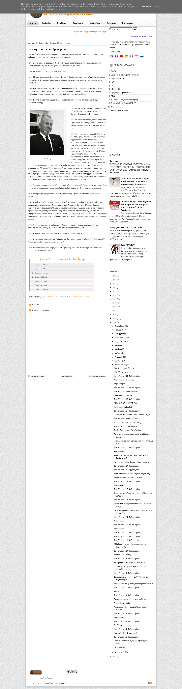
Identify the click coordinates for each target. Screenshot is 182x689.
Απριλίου (119, 357)
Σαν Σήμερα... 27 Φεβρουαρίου (47, 49)
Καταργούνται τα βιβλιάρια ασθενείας (129, 562)
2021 (114, 295)
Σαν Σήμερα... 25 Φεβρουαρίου (127, 399)
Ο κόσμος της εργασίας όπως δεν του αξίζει (132, 415)
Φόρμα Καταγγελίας (122, 603)
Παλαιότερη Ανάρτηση (97, 376)
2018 (114, 307)
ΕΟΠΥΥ (114, 71)
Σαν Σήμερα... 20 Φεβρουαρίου (127, 466)
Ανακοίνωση (119, 451)
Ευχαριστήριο (119, 384)
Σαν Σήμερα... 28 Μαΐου (40, 269)
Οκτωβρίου (119, 334)
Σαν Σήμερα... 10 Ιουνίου (40, 277)
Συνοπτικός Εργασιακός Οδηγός (124, 100)
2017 (114, 311)
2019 (114, 303)
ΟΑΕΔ (113, 85)
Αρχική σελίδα (67, 376)
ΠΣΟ (113, 96)
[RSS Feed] (150, 684)
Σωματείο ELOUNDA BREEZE (123, 103)
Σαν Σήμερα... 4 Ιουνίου (39, 285)
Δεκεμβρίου (120, 326)
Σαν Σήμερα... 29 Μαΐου (40, 265)
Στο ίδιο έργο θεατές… (123, 555)
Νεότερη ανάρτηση (37, 376)
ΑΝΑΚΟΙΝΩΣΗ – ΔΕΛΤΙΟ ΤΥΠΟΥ (128, 477)
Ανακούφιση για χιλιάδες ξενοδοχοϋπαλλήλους (133, 584)
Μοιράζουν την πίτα (122, 372)
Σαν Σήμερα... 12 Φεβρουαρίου (127, 536)
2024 (114, 284)
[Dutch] (137, 56)
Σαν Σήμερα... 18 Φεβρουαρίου (127, 481)
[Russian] (142, 56)
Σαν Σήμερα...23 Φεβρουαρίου (126, 419)
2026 (114, 276)
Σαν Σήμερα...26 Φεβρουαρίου (126, 391)
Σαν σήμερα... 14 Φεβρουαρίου (127, 525)
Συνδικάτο (46, 23)
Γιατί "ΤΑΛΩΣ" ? (128, 245)
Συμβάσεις (62, 23)
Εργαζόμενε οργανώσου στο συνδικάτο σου (132, 599)
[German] (122, 56)
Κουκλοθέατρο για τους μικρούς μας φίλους (132, 474)
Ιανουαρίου (120, 652)
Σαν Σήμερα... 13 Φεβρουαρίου (127, 532)
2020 (114, 299)
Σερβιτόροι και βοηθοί (123, 407)
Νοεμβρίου (119, 330)
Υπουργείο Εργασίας (119, 110)
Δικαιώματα (78, 23)
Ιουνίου (118, 349)
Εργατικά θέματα (118, 78)
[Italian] (132, 56)
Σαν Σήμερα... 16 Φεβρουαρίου (127, 500)
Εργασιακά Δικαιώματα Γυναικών (125, 75)
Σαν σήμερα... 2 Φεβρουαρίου (126, 637)
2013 (114, 657)
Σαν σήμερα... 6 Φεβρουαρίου (126, 595)
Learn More (147, 7)
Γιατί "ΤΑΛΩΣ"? (135, 36)
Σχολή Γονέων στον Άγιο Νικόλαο (128, 430)
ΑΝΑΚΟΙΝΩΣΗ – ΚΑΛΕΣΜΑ (125, 403)
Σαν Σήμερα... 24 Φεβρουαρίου (127, 411)
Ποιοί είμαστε (121, 36)
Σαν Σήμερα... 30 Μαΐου (40, 289)
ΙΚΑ (112, 82)
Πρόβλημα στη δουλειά (120, 93)
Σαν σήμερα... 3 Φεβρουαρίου (126, 629)
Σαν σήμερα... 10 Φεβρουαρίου (127, 551)
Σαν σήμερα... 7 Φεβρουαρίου (126, 588)
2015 (114, 318)
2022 (114, 291)
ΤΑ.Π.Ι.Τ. (114, 107)
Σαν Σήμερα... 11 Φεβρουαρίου (126, 540)
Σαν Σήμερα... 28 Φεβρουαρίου (127, 376)
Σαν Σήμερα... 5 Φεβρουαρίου (126, 614)
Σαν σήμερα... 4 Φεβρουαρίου (126, 621)
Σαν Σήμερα (40, 43)
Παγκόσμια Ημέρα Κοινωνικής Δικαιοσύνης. (132, 462)
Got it (158, 7)
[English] (111, 56)
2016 (114, 315)
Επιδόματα (118, 625)
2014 (114, 322)
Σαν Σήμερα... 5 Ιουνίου (39, 281)
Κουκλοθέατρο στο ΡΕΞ (124, 395)
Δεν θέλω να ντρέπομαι (124, 368)
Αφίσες (117, 591)
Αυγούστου (119, 341)
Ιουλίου (118, 345)
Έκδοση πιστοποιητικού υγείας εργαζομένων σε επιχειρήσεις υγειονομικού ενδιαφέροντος (135, 181)
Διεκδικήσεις (95, 23)
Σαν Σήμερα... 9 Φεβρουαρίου (126, 559)
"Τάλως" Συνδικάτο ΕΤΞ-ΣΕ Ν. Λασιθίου (53, 296)
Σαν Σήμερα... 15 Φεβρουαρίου (127, 517)
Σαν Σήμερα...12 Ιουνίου (40, 273)
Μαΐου (117, 353)
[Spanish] (127, 56)
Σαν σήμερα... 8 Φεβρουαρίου (126, 573)
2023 (114, 287)
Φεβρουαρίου (120, 365)
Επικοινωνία (128, 23)
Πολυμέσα (111, 23)
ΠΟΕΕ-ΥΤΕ (115, 89)
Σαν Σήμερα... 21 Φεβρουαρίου (127, 447)
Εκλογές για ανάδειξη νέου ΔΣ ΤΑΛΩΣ (126, 227)
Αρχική (33, 23)
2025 (114, 280)
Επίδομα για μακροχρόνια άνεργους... (130, 422)
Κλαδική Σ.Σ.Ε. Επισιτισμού (125, 633)
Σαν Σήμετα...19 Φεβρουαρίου (126, 470)
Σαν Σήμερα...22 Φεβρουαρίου (126, 426)
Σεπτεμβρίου (120, 337)
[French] (117, 56)
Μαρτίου (118, 361)
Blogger (50, 678)
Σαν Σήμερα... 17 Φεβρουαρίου (127, 489)
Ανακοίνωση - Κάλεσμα (124, 380)
